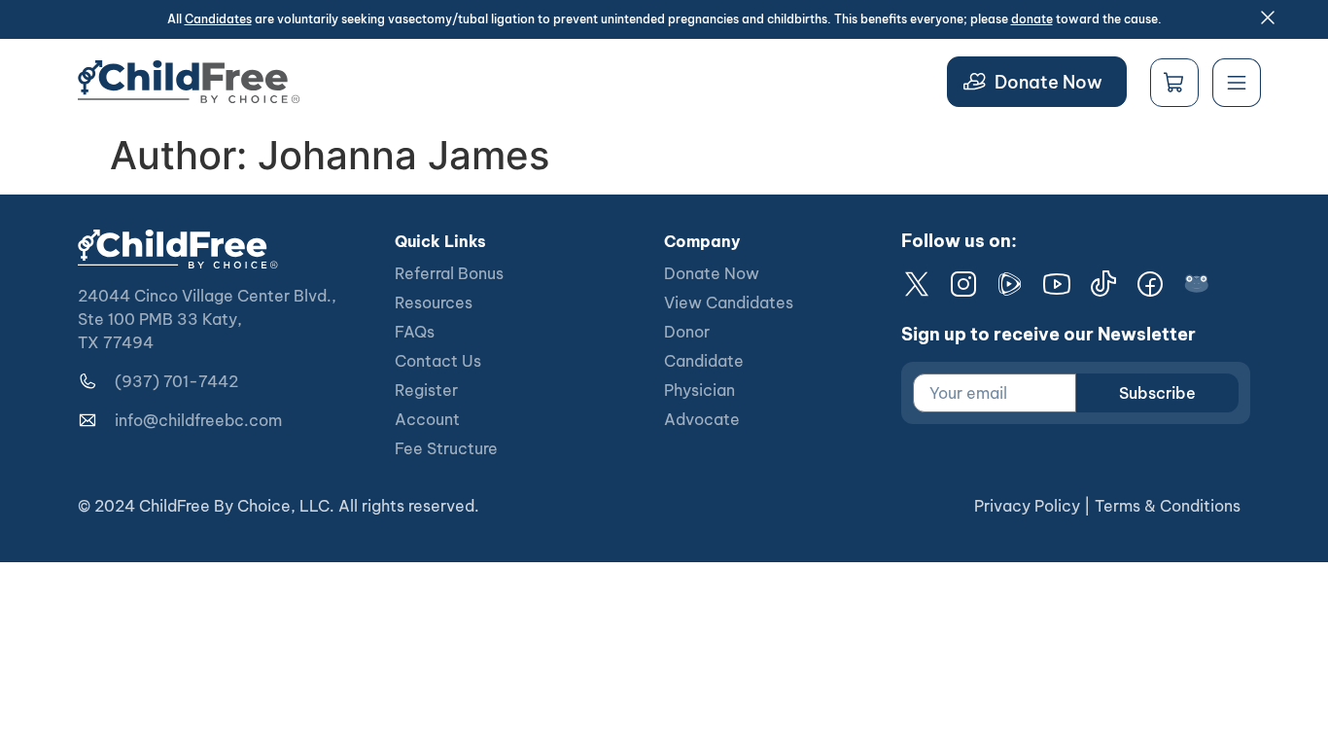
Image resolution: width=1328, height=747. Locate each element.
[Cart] (1174, 82)
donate (1032, 19)
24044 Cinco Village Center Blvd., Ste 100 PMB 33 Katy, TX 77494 (207, 319)
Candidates (218, 19)
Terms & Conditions (1168, 506)
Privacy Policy (1027, 506)
